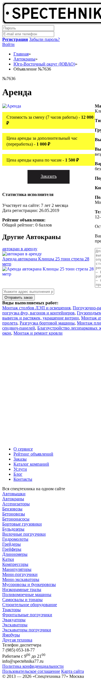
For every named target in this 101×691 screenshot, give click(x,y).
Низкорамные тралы (21, 589)
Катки (8, 559)
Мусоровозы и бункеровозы (29, 584)
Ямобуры (11, 634)
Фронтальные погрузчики (27, 614)
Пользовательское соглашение (31, 671)
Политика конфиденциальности (33, 666)
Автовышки (14, 493)
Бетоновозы (13, 514)
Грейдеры (11, 544)
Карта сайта (72, 671)
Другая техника (17, 640)
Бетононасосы (15, 519)
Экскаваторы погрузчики (26, 629)
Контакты (22, 479)
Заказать (49, 176)
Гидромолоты (15, 539)
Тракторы (11, 609)
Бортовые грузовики (22, 524)
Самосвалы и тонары (22, 599)
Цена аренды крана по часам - (42, 160)
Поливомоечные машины (26, 594)
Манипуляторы (16, 569)
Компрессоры (15, 564)
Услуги (20, 469)
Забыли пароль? (44, 39)
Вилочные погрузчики (24, 534)
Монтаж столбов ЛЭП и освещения (36, 307)
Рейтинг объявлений (33, 454)
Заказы (20, 459)
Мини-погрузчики (20, 574)
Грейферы (11, 549)
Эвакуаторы (14, 619)
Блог (17, 474)
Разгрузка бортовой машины (47, 323)
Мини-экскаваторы (20, 579)
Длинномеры (14, 554)
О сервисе (23, 449)
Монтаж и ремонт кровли (38, 333)
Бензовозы (12, 508)
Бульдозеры (13, 529)
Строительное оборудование (29, 604)
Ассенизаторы (16, 503)
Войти (8, 44)
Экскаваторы (14, 624)
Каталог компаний (31, 464)
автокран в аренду (19, 248)
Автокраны (13, 498)
